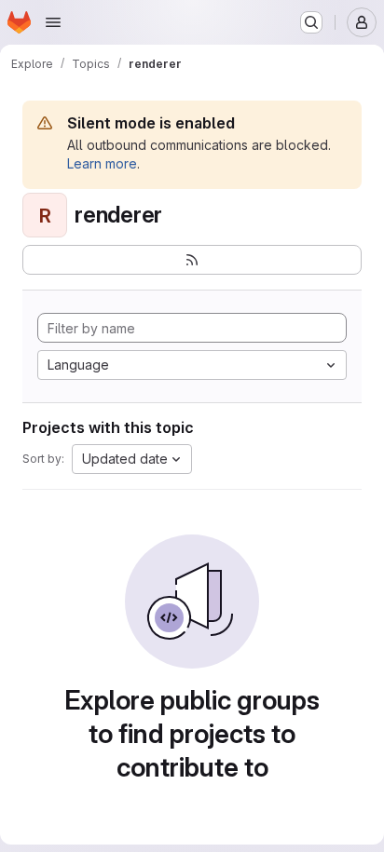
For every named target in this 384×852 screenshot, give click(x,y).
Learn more (102, 163)
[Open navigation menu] (53, 22)
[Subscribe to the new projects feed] (192, 260)
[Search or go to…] (311, 22)
